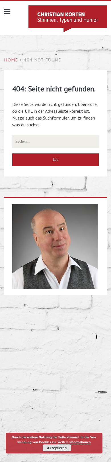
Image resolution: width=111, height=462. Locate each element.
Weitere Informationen (74, 442)
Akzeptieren (57, 447)
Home (11, 60)
